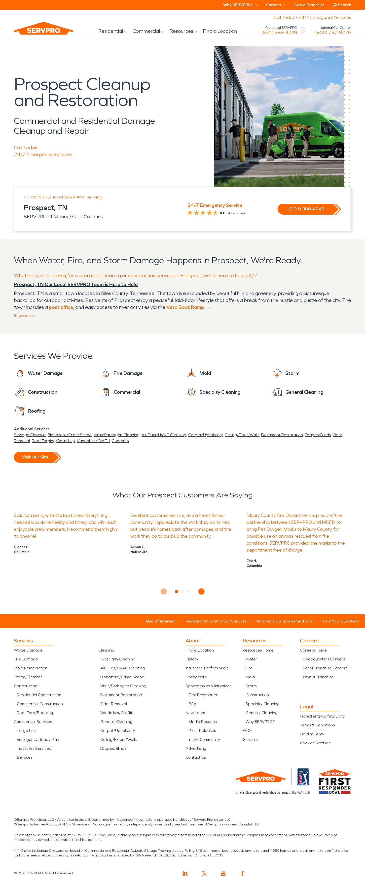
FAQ (247, 730)
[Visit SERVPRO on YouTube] (223, 873)
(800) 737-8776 (333, 32)
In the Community (204, 739)
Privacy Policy (312, 734)
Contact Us (195, 757)
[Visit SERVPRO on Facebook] (242, 873)
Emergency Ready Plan (38, 739)
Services (24, 757)
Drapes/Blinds (318, 434)
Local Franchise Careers (325, 668)
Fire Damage (26, 659)
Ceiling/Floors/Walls (118, 739)
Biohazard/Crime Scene (70, 434)
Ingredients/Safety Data (322, 716)
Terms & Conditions (317, 725)
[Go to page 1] (177, 591)
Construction (25, 686)
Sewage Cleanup (30, 434)
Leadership (195, 677)
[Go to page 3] (188, 591)
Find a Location (220, 31)
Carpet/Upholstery (205, 434)
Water (251, 659)
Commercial (146, 31)
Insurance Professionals (206, 668)
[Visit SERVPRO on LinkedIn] (185, 873)
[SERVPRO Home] (37, 32)
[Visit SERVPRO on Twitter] (204, 873)
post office (61, 307)
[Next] (201, 591)
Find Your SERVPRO (341, 621)
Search (344, 4)
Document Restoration (282, 434)
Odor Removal (113, 703)
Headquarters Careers (324, 659)
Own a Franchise (309, 4)
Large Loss (27, 730)
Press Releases (202, 730)
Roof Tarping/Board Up (53, 440)
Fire (249, 668)
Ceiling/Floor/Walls (242, 434)
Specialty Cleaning (118, 659)
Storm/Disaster (28, 677)
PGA (192, 703)
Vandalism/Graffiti (93, 440)
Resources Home (258, 650)
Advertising (195, 748)
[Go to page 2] (182, 591)
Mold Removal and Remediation (285, 621)
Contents (120, 440)
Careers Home (313, 650)
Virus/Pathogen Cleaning (117, 434)
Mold (250, 677)
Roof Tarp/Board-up (36, 712)
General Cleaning (116, 721)
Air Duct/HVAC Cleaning (164, 434)
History (191, 659)
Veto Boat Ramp (185, 307)
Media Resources (204, 721)
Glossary (250, 739)
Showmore (24, 315)
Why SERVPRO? (260, 721)
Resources (181, 31)
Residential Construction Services (216, 621)
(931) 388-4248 (279, 32)
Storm (251, 686)
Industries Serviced (34, 748)
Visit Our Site (35, 457)
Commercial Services (33, 721)
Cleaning (106, 650)
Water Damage (28, 650)
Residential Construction (39, 694)
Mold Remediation (30, 668)
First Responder (203, 694)
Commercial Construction (40, 703)
